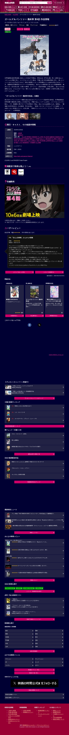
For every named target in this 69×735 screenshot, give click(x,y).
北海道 (7, 637)
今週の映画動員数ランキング (12, 426)
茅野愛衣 (29, 137)
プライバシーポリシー (43, 725)
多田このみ (27, 140)
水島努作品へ (14, 315)
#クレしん (18, 588)
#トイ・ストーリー (28, 588)
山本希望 (48, 140)
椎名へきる (19, 142)
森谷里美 (48, 139)
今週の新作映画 (35, 7)
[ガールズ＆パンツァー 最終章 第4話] (7, 172)
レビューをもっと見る (19, 272)
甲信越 (7, 640)
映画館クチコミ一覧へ (34, 669)
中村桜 (37, 139)
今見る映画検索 (58, 2)
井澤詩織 (42, 140)
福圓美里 (52, 137)
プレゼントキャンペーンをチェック (34, 398)
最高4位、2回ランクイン (11, 25)
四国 (36, 643)
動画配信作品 (47, 10)
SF (6, 662)
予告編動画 (35, 10)
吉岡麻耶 (26, 139)
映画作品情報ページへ (11, 694)
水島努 (20, 133)
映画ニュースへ (34, 532)
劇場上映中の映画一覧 (34, 454)
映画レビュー (33, 580)
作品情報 (15, 14)
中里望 (22, 140)
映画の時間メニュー (10, 7)
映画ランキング (59, 7)
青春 (27, 25)
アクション (22, 25)
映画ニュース (23, 10)
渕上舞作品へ (33, 315)
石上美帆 (38, 142)
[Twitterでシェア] (39, 325)
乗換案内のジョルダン (29, 725)
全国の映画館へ (34, 651)
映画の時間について (34, 690)
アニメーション (34, 25)
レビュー (19, 29)
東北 (36, 637)
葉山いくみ (54, 140)
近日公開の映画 (47, 7)
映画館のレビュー (28, 712)
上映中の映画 (23, 7)
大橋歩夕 (60, 139)
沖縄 (36, 646)
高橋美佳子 (58, 137)
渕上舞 (24, 137)
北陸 (36, 640)
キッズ (37, 662)
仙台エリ (42, 139)
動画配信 (26, 29)
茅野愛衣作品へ (54, 315)
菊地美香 (21, 139)
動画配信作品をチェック (34, 482)
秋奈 (38, 140)
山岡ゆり (33, 140)
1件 (53, 25)
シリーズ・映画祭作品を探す (34, 591)
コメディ (7, 665)
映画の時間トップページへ (12, 697)
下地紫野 (32, 142)
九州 (6, 646)
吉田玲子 (20, 135)
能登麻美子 (26, 142)
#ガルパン (7, 32)
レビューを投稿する (49, 272)
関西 (6, 634)
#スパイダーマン (9, 588)
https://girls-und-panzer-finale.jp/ (23, 156)
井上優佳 (54, 139)
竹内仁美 (16, 140)
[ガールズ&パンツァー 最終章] (14, 172)
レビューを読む (59, 10)
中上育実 (40, 137)
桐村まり (32, 139)
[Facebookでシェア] (29, 325)
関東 (36, 630)
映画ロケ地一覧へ (34, 673)
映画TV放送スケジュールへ (34, 619)
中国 (6, 643)
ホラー (37, 665)
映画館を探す (11, 10)
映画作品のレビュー (14, 719)
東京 (6, 630)
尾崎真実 (34, 137)
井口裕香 (46, 137)
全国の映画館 (27, 710)
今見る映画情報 (57, 717)
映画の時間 (8, 14)
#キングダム (38, 588)
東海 (36, 634)
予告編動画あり (43, 25)
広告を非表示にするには (56, 354)
